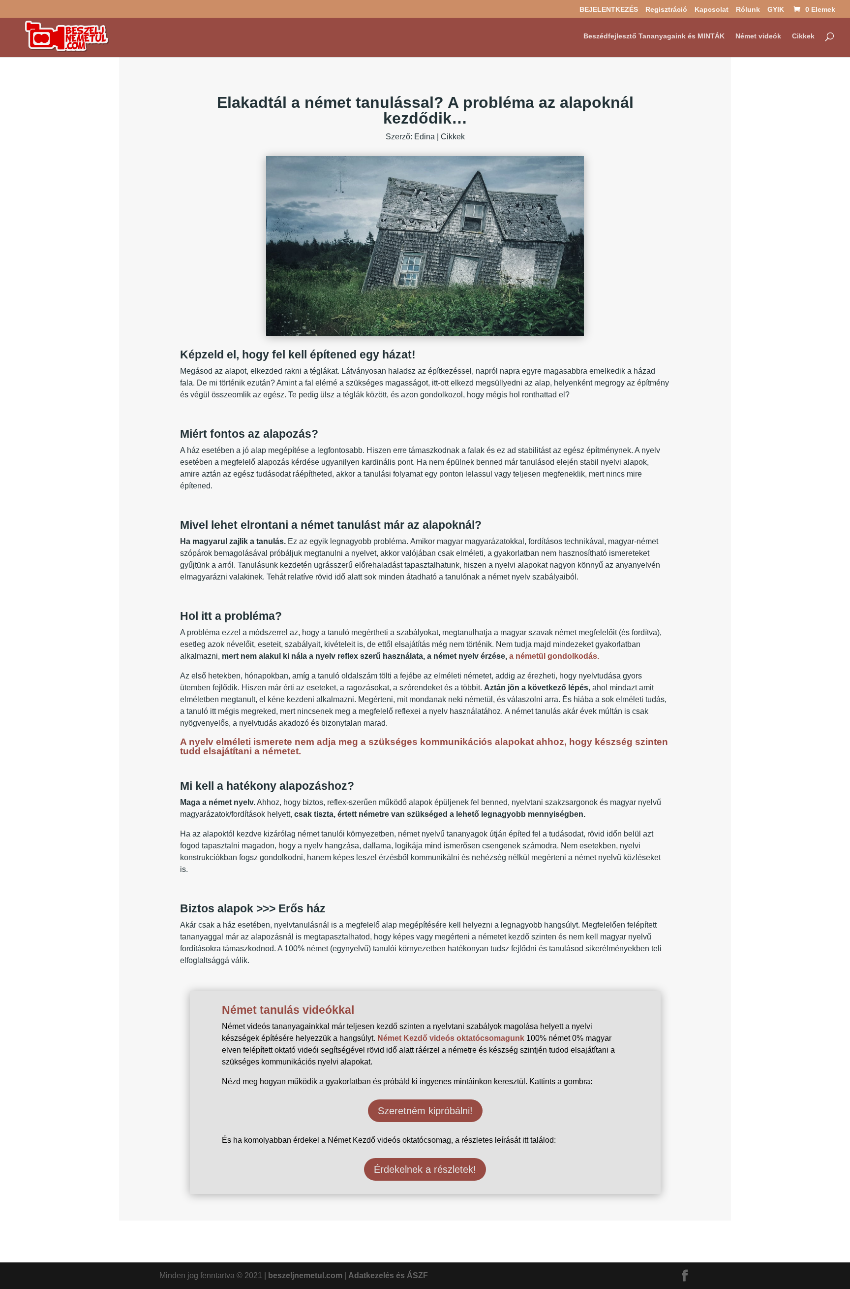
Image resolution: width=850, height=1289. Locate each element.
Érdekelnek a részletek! (425, 1169)
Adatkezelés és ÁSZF (388, 1275)
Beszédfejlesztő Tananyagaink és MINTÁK (654, 36)
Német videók (758, 36)
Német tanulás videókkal (288, 1009)
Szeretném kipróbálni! (425, 1110)
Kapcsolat (712, 9)
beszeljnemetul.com (305, 1275)
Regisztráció (666, 9)
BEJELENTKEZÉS (608, 9)
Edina (424, 136)
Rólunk (748, 9)
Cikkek (803, 36)
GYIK (775, 9)
